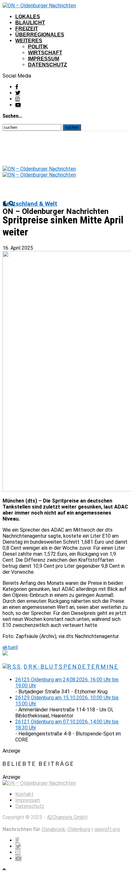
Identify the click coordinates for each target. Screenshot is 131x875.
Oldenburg (78, 829)
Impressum (43, 58)
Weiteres (28, 40)
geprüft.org (107, 829)
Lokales (27, 16)
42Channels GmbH (67, 817)
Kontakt (24, 794)
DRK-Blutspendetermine (71, 666)
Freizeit (26, 28)
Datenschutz (47, 64)
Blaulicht (30, 22)
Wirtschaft (45, 52)
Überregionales (39, 34)
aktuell (10, 647)
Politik (38, 46)
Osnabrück (53, 829)
